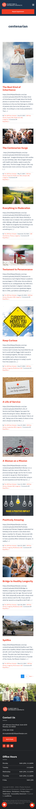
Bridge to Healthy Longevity (18, 581)
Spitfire (7, 640)
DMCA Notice (7, 791)
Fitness (12, 236)
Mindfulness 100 (17, 368)
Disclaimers (15, 791)
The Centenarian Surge (15, 147)
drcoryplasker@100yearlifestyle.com (15, 733)
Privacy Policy (25, 791)
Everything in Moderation (16, 208)
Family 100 (10, 117)
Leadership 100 (11, 427)
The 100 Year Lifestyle (10, 115)
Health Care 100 (18, 117)
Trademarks (6, 794)
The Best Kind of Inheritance (12, 88)
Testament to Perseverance (18, 269)
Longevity (5, 119)
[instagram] (7, 745)
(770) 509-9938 (8, 730)
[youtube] (11, 745)
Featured (9, 175)
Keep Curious (10, 340)
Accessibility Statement (18, 794)
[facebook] (4, 745)
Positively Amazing (13, 519)
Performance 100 (17, 665)
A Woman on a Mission (15, 460)
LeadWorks (7, 796)
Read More (5, 121)
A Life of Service (11, 401)
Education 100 (11, 297)
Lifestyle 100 (25, 175)
